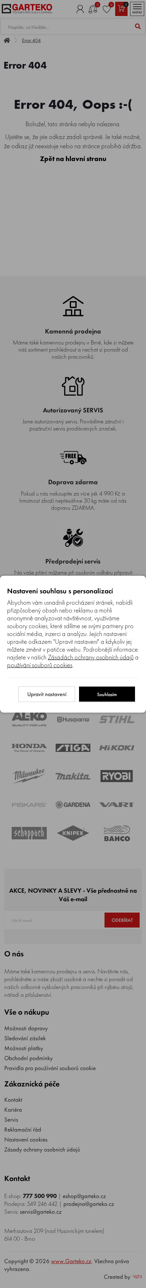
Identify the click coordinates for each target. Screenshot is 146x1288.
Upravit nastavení (47, 694)
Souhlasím (107, 694)
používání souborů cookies (39, 665)
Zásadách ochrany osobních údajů (91, 657)
